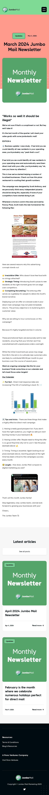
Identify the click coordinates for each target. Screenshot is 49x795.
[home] (11, 9)
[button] (44, 9)
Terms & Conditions (10, 742)
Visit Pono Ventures (10, 760)
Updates (18, 36)
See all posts (24, 551)
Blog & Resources (9, 746)
